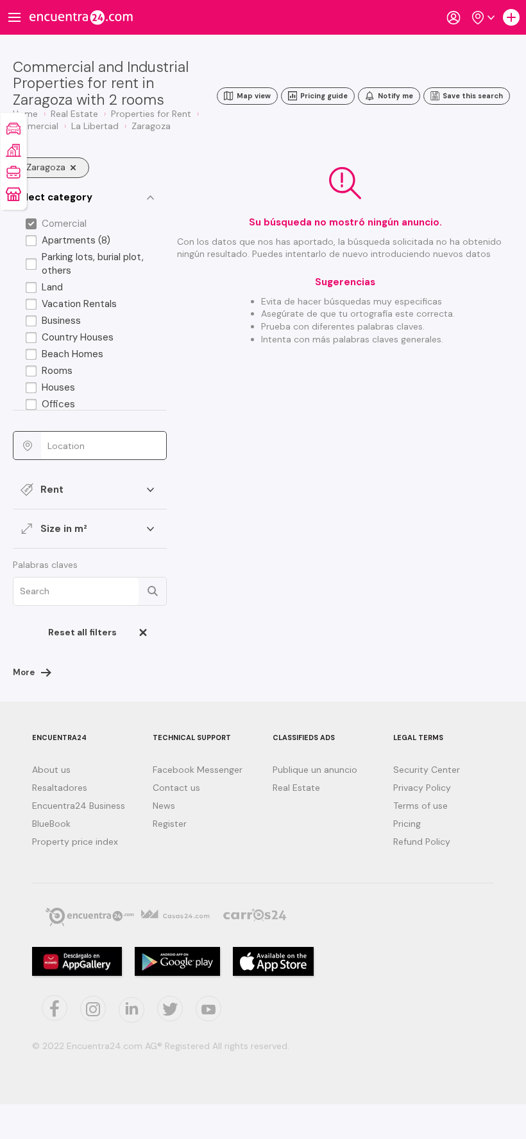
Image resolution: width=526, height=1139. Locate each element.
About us (51, 769)
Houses (58, 387)
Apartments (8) (76, 240)
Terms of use (420, 805)
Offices (58, 404)
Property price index (75, 841)
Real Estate (296, 787)
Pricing (407, 823)
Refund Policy (421, 841)
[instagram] (93, 1008)
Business (61, 320)
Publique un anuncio (315, 769)
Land (52, 287)
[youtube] (208, 1008)
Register (170, 823)
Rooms (57, 370)
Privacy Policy (422, 787)
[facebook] (54, 1008)
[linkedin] (131, 1010)
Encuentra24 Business (78, 805)
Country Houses (78, 337)
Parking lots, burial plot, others (93, 264)
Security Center (426, 769)
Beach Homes (72, 354)
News (164, 805)
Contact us (176, 787)
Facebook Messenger (197, 769)
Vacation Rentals (79, 303)
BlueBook (51, 823)
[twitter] (170, 1008)
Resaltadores (59, 787)
